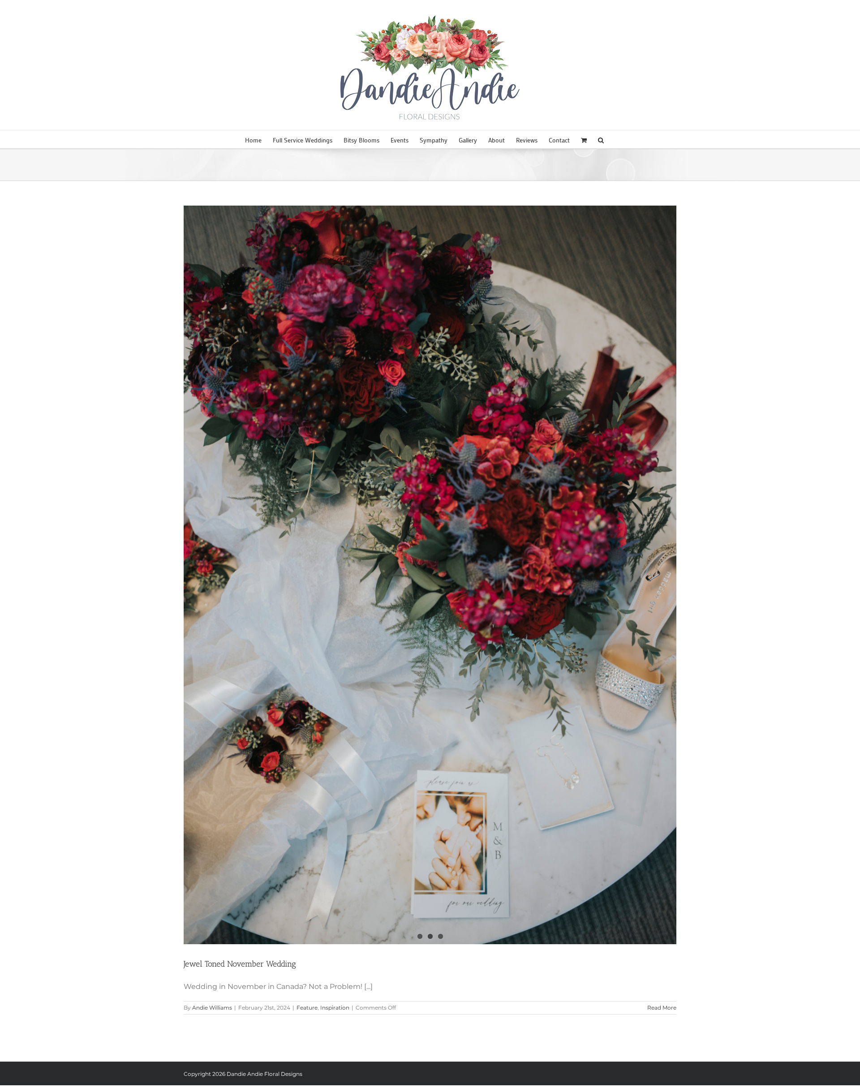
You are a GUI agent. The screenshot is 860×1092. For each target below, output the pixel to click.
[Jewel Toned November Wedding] (430, 575)
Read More (661, 1007)
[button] (601, 139)
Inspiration (334, 1007)
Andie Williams (212, 1007)
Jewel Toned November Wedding (240, 964)
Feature (307, 1007)
